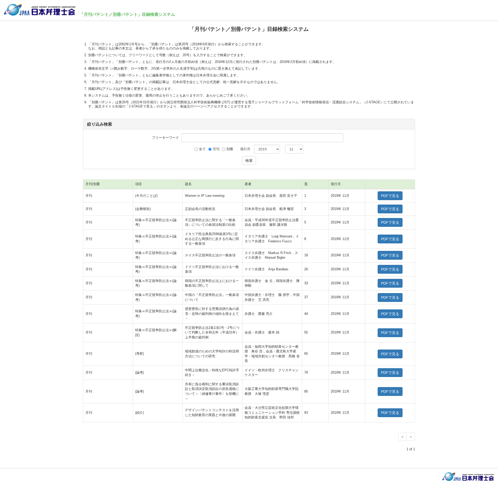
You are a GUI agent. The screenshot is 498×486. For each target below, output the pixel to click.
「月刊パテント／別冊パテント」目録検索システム (127, 14)
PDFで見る (390, 196)
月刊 (216, 149)
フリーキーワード (165, 138)
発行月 (245, 149)
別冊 (229, 149)
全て (202, 149)
